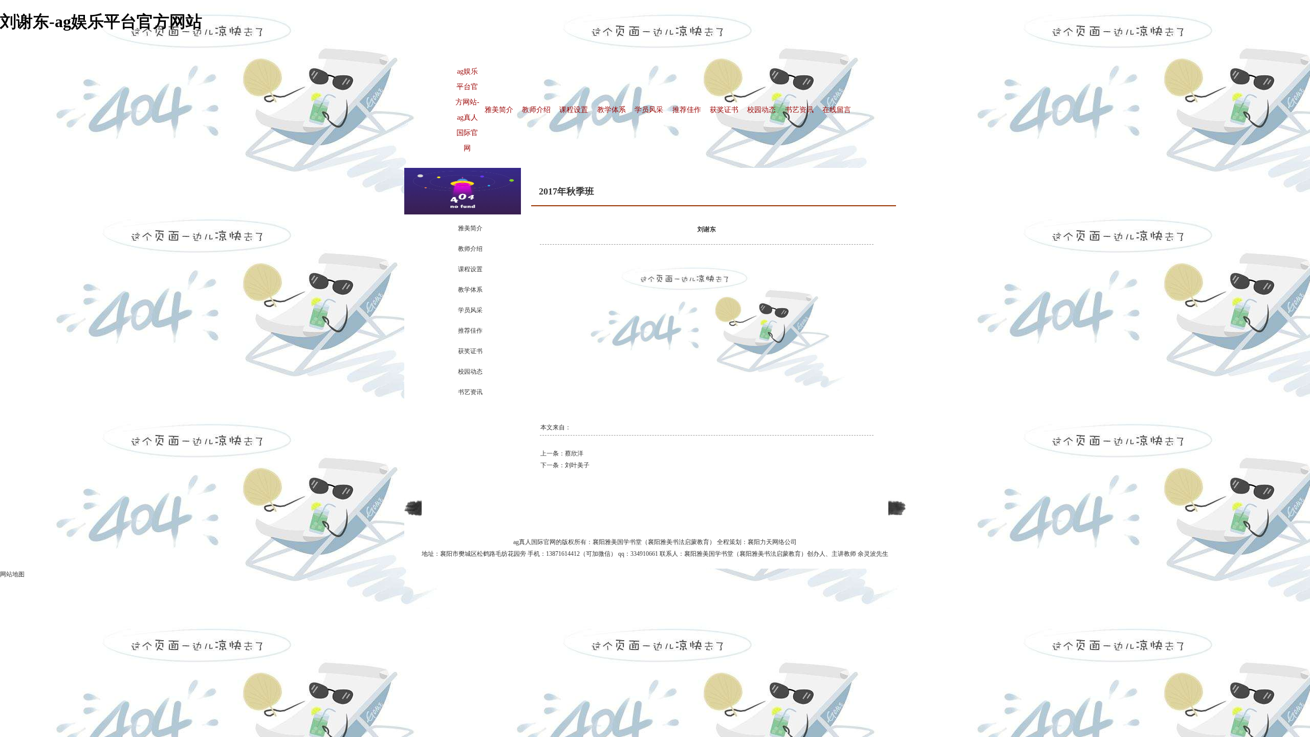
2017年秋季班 (566, 191)
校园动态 (761, 110)
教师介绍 (536, 110)
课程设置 (573, 110)
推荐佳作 (686, 110)
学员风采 (649, 110)
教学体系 (611, 110)
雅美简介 (499, 110)
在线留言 (836, 110)
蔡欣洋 (574, 453)
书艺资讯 (799, 110)
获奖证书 (724, 110)
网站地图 (12, 574)
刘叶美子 (577, 465)
